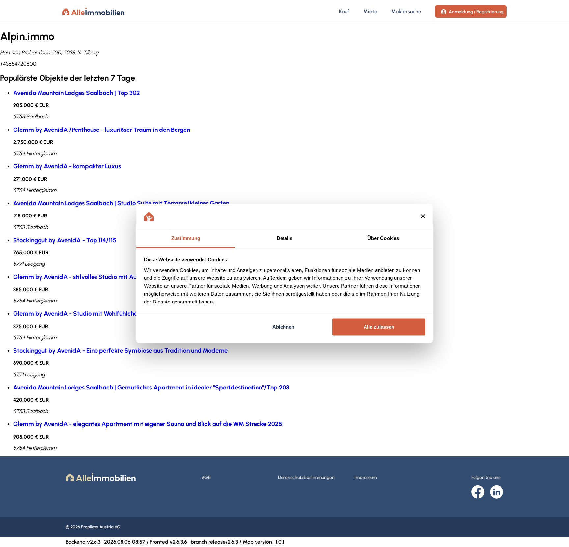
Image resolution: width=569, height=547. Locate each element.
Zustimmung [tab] (186, 238)
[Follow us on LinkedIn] (496, 492)
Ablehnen (283, 327)
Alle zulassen (379, 327)
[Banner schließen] (423, 216)
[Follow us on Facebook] (478, 492)
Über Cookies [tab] (383, 238)
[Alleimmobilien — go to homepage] (93, 11)
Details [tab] (285, 238)
